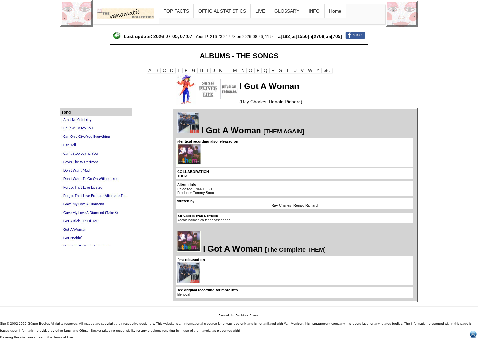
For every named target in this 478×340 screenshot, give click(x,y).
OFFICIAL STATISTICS (222, 11)
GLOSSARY (286, 11)
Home (335, 11)
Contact (254, 315)
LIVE (260, 11)
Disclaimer (242, 315)
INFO (314, 11)
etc (327, 70)
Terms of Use (226, 315)
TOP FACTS (176, 11)
